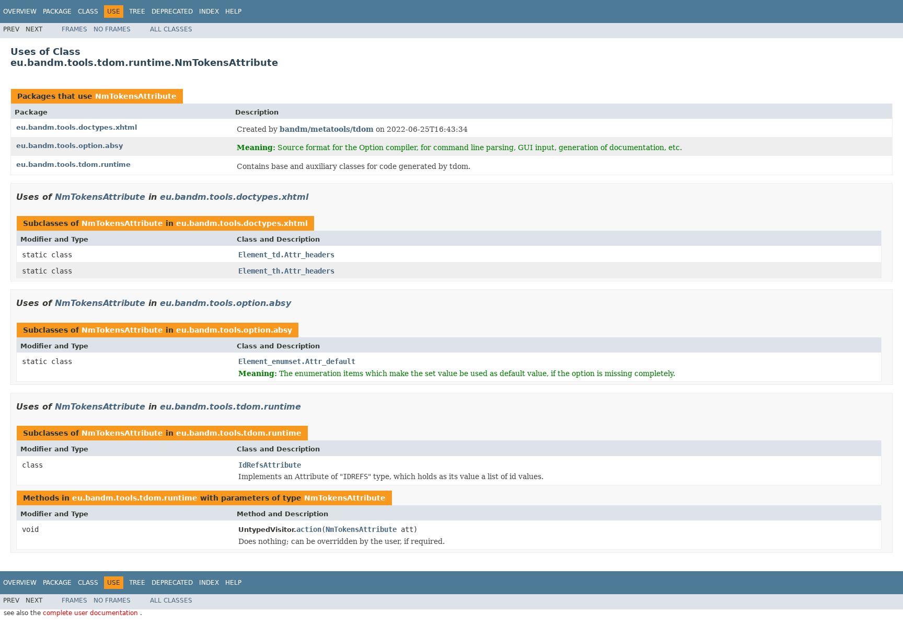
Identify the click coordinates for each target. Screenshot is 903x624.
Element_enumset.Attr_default (296, 361)
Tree (137, 11)
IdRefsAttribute (269, 465)
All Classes (171, 29)
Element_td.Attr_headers (286, 255)
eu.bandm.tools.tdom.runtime (73, 164)
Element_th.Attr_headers (286, 271)
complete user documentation (91, 613)
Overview (20, 11)
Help (233, 11)
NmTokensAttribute (136, 96)
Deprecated (172, 11)
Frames (74, 29)
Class (88, 11)
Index (209, 11)
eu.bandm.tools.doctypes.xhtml (76, 127)
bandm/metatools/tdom (327, 129)
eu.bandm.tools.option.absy (69, 146)
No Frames (112, 29)
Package (57, 11)
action (308, 529)
